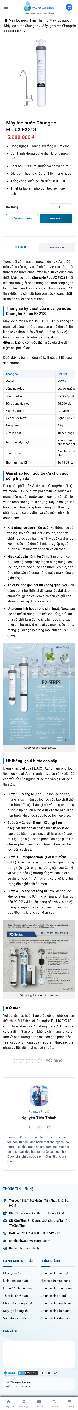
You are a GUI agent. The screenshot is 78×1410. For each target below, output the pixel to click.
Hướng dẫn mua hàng (55, 1281)
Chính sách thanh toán (56, 1288)
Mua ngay (56, 218)
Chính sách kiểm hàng (56, 1318)
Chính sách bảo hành (55, 1311)
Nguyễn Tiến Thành (39, 1117)
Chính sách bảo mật (54, 1273)
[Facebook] (42, 1373)
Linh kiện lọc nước (16, 1281)
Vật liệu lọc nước (15, 1318)
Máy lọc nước (59, 20)
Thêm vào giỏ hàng (22, 218)
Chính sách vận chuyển (56, 1303)
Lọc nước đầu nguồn (17, 1288)
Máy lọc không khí (15, 1311)
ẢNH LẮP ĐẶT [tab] (56, 247)
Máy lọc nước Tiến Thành (27, 20)
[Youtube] (49, 1373)
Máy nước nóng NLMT (18, 1303)
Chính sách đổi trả (53, 1296)
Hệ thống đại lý (29, 1248)
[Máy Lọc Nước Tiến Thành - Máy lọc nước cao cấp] (39, 7)
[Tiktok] (55, 1373)
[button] (5, 7)
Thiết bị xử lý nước (16, 1296)
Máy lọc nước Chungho (21, 26)
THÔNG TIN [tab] (21, 247)
